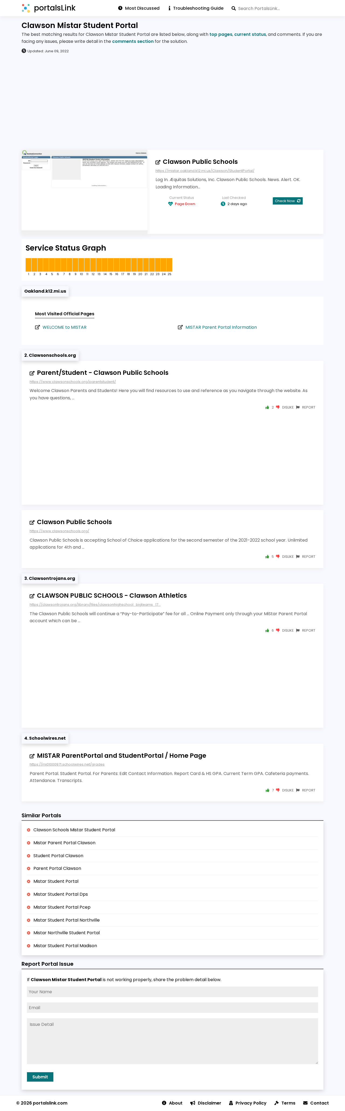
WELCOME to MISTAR (65, 327)
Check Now (285, 200)
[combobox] (277, 8)
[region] (172, 101)
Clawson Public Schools (200, 161)
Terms (288, 1103)
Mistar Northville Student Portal (66, 933)
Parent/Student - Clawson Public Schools (102, 372)
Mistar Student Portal (55, 881)
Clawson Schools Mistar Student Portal (74, 830)
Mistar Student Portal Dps (60, 894)
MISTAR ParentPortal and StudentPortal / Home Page (121, 755)
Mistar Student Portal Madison (65, 946)
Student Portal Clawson (58, 856)
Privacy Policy (251, 1103)
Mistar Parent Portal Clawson (64, 843)
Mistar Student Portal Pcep (62, 907)
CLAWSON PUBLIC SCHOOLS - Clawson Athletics (112, 595)
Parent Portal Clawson (57, 868)
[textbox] (277, 8)
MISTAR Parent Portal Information (221, 327)
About (175, 1103)
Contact (319, 1103)
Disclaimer (209, 1103)
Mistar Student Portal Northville (66, 920)
